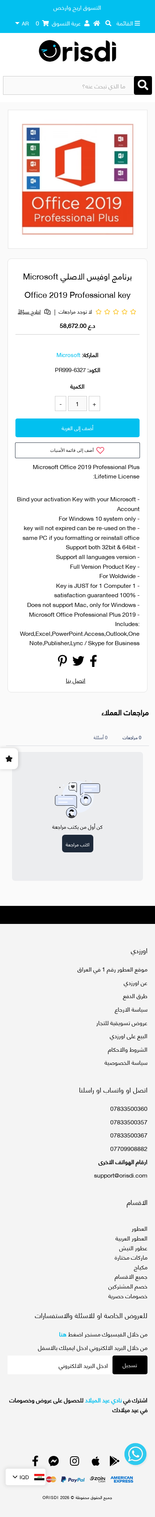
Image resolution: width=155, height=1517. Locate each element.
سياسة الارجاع (131, 1008)
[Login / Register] (87, 22)
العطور (139, 1228)
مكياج (140, 1266)
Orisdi (51, 1497)
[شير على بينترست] (62, 662)
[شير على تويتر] (78, 662)
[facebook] (35, 1462)
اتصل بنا (75, 679)
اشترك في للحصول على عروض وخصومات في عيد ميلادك (78, 1404)
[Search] (143, 85)
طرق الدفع (135, 995)
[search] (108, 22)
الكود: (93, 369)
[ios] (96, 1462)
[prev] (20, 180)
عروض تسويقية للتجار (121, 1022)
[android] (114, 1462)
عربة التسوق (58, 22)
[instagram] (74, 1462)
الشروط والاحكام (127, 1048)
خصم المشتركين (127, 1285)
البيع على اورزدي (128, 1035)
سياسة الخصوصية (126, 1062)
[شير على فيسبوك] (93, 662)
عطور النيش (133, 1247)
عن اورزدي (135, 982)
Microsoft (68, 354)
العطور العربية (131, 1237)
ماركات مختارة (131, 1256)
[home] (96, 22)
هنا (63, 1333)
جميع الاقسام (131, 1275)
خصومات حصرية (127, 1295)
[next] (137, 180)
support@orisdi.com (120, 1174)
